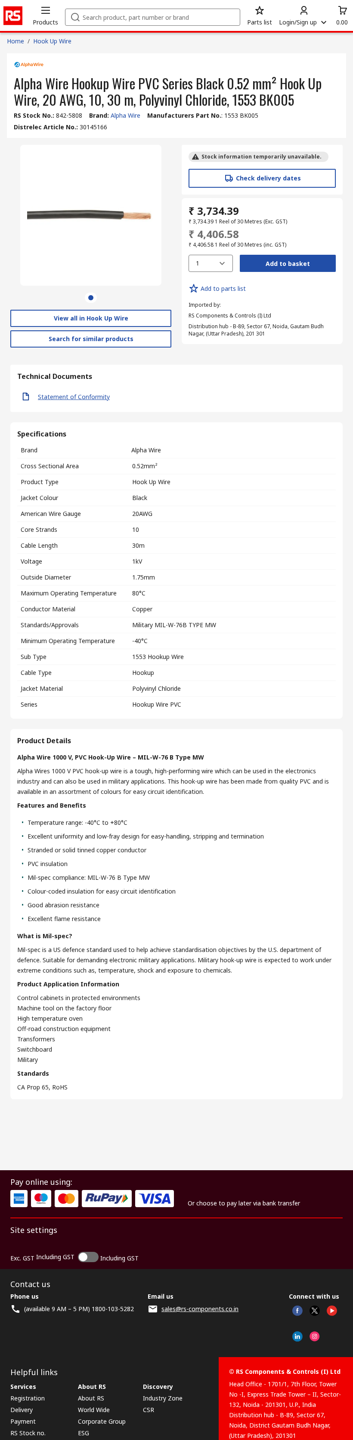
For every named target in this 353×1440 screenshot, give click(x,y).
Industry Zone (163, 1398)
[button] (45, 15)
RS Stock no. (28, 1433)
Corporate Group (102, 1421)
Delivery (21, 1410)
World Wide (94, 1410)
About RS (91, 1398)
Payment (23, 1421)
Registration (27, 1398)
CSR (148, 1410)
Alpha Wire (125, 115)
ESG (83, 1433)
